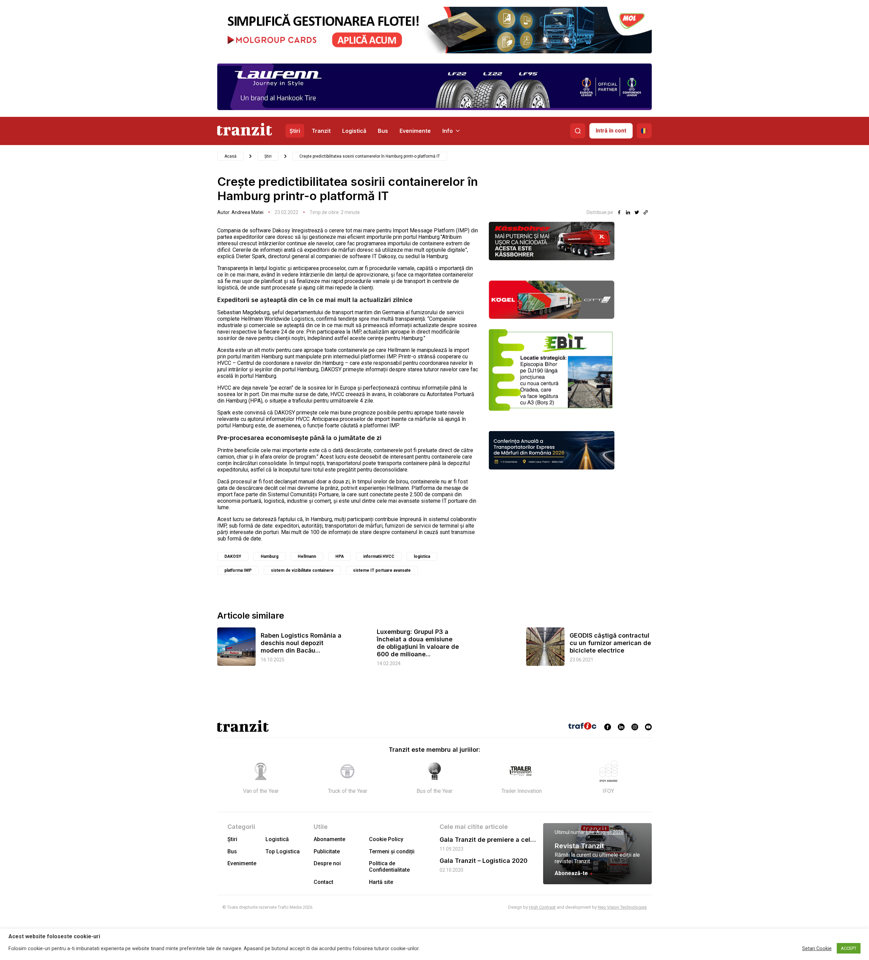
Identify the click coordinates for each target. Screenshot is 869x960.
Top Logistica (282, 851)
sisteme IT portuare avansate (382, 570)
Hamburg (269, 556)
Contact (323, 882)
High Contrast (542, 907)
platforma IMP (238, 570)
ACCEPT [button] (848, 948)
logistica (422, 556)
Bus (383, 130)
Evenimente (415, 130)
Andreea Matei (247, 212)
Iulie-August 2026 (605, 832)
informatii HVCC (378, 556)
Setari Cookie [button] (817, 948)
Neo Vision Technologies (622, 907)
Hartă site (381, 882)
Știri (295, 130)
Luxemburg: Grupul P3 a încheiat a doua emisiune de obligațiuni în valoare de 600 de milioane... (418, 643)
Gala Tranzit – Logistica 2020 (484, 860)
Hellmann (307, 556)
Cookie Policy (386, 839)
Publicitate (327, 851)
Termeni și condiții (391, 851)
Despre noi (327, 863)
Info (447, 130)
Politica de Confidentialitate (389, 866)
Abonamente (329, 839)
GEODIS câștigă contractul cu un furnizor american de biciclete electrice (610, 643)
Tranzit (321, 130)
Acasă (230, 156)
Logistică (354, 130)
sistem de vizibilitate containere (302, 570)
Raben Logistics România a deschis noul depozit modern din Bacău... (301, 643)
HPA (339, 556)
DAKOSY (232, 556)
